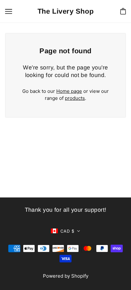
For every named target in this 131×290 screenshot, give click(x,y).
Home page (69, 91)
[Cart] (123, 11)
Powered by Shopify (65, 276)
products (75, 98)
